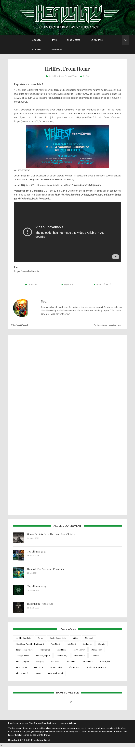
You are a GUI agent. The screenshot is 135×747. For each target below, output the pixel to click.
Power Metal (21, 667)
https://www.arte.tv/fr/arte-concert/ (34, 121)
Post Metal (55, 643)
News (54, 40)
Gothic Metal (87, 661)
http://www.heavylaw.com (109, 325)
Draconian (70, 661)
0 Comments (33, 284)
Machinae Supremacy (96, 667)
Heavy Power (79, 649)
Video (74, 76)
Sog (87, 76)
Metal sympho (22, 661)
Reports (36, 49)
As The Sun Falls (23, 638)
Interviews (96, 40)
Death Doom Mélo (58, 638)
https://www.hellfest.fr (26, 271)
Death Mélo (79, 655)
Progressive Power (24, 649)
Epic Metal (61, 649)
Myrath (101, 643)
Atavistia (95, 655)
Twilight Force (22, 655)
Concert (68, 76)
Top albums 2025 (36, 551)
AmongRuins (56, 667)
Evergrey (40, 661)
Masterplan (105, 661)
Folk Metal (71, 643)
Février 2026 (74, 667)
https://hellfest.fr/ (86, 117)
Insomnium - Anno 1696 (40, 603)
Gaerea (38, 673)
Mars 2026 (38, 667)
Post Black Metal (55, 673)
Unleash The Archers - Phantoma (45, 569)
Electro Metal (22, 673)
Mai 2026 (89, 638)
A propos (56, 49)
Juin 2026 (55, 661)
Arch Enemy (62, 655)
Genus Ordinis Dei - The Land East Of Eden (51, 534)
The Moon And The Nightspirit (30, 643)
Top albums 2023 (36, 586)
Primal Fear (96, 649)
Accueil (36, 40)
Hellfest (55, 76)
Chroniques (73, 40)
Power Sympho (43, 655)
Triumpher (45, 649)
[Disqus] (67, 382)
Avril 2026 (87, 643)
